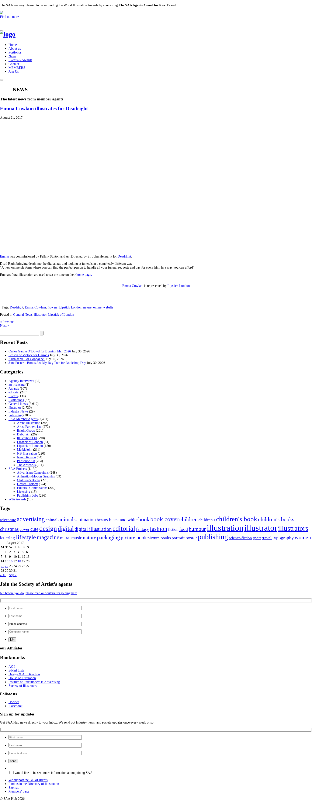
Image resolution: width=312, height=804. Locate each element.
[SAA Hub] (15, 34)
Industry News (18, 411)
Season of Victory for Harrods (28, 355)
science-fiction (240, 538)
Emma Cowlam (132, 285)
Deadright (124, 256)
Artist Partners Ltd (29, 426)
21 (2, 566)
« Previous (7, 322)
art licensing (16, 384)
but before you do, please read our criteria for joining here (38, 593)
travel (267, 537)
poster (191, 537)
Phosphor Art (26, 461)
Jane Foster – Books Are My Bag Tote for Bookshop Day (47, 363)
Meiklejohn (24, 449)
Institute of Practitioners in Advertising (34, 682)
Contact (13, 64)
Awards (13, 388)
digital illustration (93, 529)
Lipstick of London (61, 314)
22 (6, 566)
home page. (84, 274)
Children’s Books (28, 480)
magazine (48, 537)
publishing (15, 415)
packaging (108, 537)
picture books (159, 537)
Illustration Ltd (27, 438)
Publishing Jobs (27, 495)
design (48, 528)
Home (12, 44)
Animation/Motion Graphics (36, 476)
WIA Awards (17, 499)
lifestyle (26, 537)
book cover (164, 519)
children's (206, 519)
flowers (53, 307)
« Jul (3, 575)
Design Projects (27, 484)
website (108, 307)
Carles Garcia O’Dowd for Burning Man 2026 (39, 351)
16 (11, 561)
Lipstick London (178, 285)
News (12, 56)
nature (87, 307)
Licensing (23, 491)
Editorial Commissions (32, 488)
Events (13, 396)
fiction (173, 529)
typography (283, 537)
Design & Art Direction (24, 674)
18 (19, 561)
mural (65, 537)
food (183, 529)
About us (14, 48)
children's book (236, 519)
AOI (11, 666)
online (97, 307)
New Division (26, 457)
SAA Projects (17, 468)
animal (52, 519)
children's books (276, 519)
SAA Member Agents (23, 419)
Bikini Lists (16, 670)
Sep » (13, 575)
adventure (8, 520)
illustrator (40, 314)
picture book (134, 537)
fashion (158, 529)
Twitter (14, 702)
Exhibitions (16, 400)
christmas (9, 529)
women (303, 537)
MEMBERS (16, 67)
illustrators (293, 528)
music (76, 537)
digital (66, 528)
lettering (7, 537)
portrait (178, 537)
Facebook (15, 706)
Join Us (13, 71)
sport (257, 538)
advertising (31, 519)
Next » (4, 325)
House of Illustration (22, 678)
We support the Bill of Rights (28, 780)
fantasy (142, 529)
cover (25, 529)
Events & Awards (20, 60)
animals (67, 519)
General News (22, 314)
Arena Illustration (28, 423)
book (143, 519)
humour (197, 529)
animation (86, 519)
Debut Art (23, 434)
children (188, 519)
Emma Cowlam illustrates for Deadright (44, 108)
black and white (123, 519)
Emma (4, 256)
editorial (13, 392)
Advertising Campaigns (33, 472)
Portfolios (14, 52)
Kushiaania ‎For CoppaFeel (26, 359)
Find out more (9, 16)
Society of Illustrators (22, 685)
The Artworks (26, 465)
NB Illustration (27, 453)
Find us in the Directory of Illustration (33, 784)
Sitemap (13, 787)
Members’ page (18, 791)
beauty (102, 519)
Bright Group (26, 430)
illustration (225, 528)
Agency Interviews (21, 381)
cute (34, 529)
